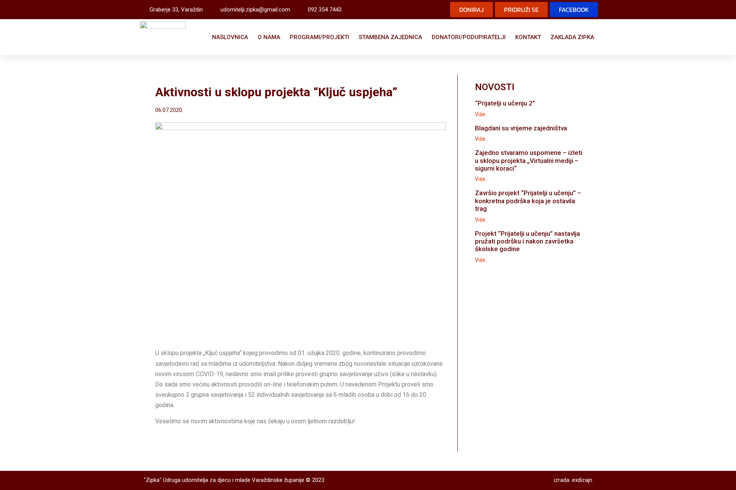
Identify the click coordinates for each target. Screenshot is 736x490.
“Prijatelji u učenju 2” (505, 103)
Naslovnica (230, 37)
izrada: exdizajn (573, 480)
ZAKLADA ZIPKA (572, 37)
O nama (269, 37)
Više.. (481, 114)
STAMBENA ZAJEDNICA (390, 37)
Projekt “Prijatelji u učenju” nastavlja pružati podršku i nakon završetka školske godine (527, 241)
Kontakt (528, 37)
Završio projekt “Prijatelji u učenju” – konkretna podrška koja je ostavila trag (528, 200)
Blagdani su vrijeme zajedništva (521, 128)
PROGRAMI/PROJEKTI (319, 37)
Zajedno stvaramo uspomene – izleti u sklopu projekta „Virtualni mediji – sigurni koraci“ (528, 160)
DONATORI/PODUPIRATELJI (469, 37)
